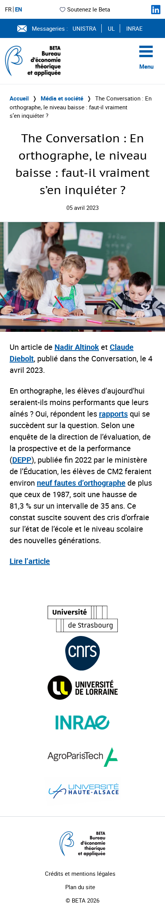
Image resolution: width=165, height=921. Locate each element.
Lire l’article (30, 561)
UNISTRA (84, 28)
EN (18, 9)
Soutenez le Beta (88, 9)
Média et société (62, 98)
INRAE (134, 28)
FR (8, 9)
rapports (113, 414)
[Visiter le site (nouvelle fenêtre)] (83, 619)
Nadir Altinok (76, 347)
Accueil (19, 98)
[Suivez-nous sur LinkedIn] (155, 9)
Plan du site (80, 887)
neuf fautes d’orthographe (81, 483)
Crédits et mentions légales (80, 873)
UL (111, 28)
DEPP (21, 460)
